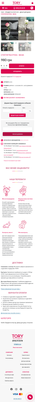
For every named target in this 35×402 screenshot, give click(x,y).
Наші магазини (17, 347)
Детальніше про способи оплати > (11, 313)
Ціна (23, 107)
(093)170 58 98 (17, 341)
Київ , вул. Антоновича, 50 (24, 157)
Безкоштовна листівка (25, 364)
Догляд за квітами (25, 361)
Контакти (9, 355)
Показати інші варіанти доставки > (12, 160)
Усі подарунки (17, 76)
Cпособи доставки (9, 374)
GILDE (2, 322)
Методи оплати (9, 377)
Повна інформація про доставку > (10, 289)
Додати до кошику (17, 115)
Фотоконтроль (25, 358)
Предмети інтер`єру (12, 12)
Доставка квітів (26, 367)
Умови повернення (26, 377)
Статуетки (30, 322)
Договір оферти (17, 398)
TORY (2, 12)
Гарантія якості (26, 355)
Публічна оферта (9, 380)
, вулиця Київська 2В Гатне (21, 150)
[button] (32, 8)
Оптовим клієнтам (25, 374)
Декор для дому (25, 12)
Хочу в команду (9, 358)
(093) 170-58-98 (20, 8)
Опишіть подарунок (8, 107)
